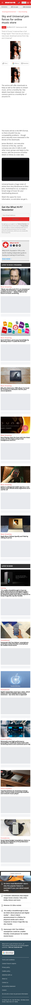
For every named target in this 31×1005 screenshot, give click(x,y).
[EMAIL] (20, 245)
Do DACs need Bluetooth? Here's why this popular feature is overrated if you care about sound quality (16, 887)
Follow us (17, 63)
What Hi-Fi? (12, 27)
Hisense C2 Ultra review (12, 905)
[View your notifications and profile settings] (14, 2)
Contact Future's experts (9, 963)
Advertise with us (7, 975)
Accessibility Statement (8, 986)
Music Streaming (23, 11)
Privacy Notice (24, 225)
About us (4, 978)
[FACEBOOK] (11, 245)
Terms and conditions (8, 960)
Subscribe (24, 2)
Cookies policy (6, 971)
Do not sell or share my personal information (15, 994)
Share (6, 63)
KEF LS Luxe (14, 7)
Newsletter (26, 63)
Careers (4, 990)
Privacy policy (6, 967)
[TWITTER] (14, 245)
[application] (15, 167)
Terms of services (22, 224)
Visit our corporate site (15, 947)
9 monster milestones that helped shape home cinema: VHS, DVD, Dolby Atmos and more (16, 898)
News (4, 27)
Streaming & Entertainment (9, 11)
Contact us (5, 982)
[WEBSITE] (17, 245)
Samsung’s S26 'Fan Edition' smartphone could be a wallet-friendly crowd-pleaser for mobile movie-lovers (16, 932)
